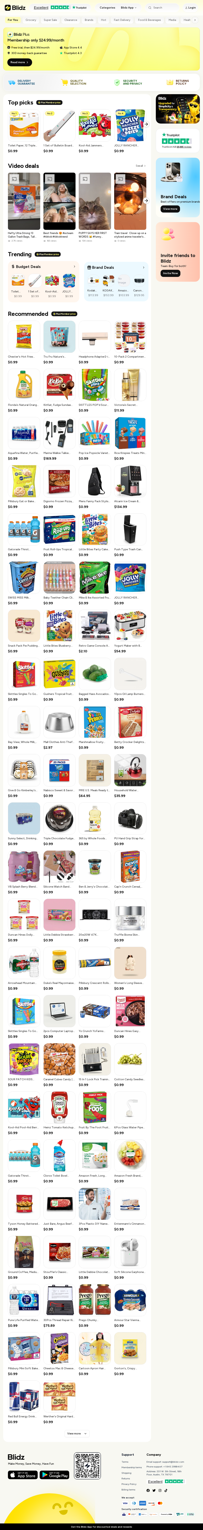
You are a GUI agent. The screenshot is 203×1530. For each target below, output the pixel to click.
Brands (89, 20)
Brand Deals (103, 267)
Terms (125, 1461)
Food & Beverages (149, 20)
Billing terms (128, 1489)
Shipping (126, 1473)
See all (139, 165)
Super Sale (50, 20)
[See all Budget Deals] (74, 266)
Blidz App (127, 7)
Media (172, 20)
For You (13, 20)
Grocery (31, 20)
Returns (126, 1478)
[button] (24, 131)
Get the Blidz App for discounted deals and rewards (101, 1526)
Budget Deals (28, 266)
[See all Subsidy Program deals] (143, 267)
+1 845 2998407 (173, 1466)
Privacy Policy (129, 1484)
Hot (103, 20)
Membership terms (132, 1467)
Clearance (70, 20)
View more (74, 1433)
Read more (18, 62)
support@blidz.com (173, 1461)
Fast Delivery (122, 20)
